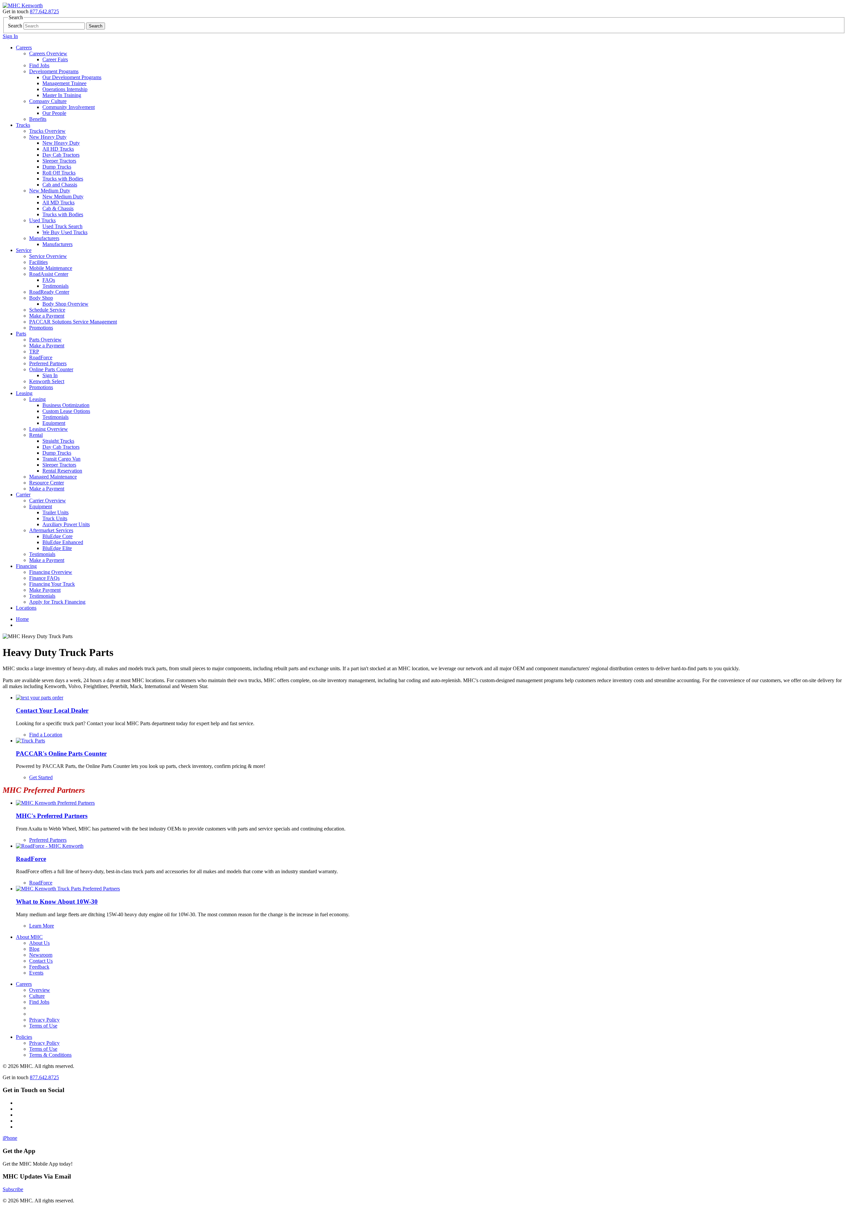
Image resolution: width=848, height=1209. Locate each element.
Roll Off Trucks (59, 173)
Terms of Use (43, 1026)
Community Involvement (68, 107)
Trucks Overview (47, 131)
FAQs (48, 280)
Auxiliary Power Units (66, 524)
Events (36, 973)
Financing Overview (50, 572)
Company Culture (48, 101)
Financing (26, 566)
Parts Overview (45, 339)
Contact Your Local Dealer (52, 710)
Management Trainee (64, 83)
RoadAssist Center (48, 274)
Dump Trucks (56, 167)
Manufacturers (44, 238)
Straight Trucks (58, 441)
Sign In (10, 36)
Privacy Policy (44, 1020)
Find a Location (45, 734)
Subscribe (13, 1189)
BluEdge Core (57, 536)
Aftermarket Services (51, 530)
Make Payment (45, 590)
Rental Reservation (62, 471)
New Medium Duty (49, 190)
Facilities (38, 262)
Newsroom (40, 955)
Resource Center (46, 482)
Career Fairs (55, 59)
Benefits (37, 119)
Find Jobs (39, 65)
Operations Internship (64, 89)
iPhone (10, 1138)
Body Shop (41, 298)
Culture (37, 996)
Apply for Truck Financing (57, 602)
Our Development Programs (71, 77)
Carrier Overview (47, 500)
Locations (26, 608)
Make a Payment (46, 316)
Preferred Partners (48, 363)
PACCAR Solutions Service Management (73, 322)
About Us (39, 943)
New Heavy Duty (48, 137)
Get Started (41, 777)
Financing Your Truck (52, 584)
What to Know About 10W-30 (57, 901)
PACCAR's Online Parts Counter (61, 753)
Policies (24, 1037)
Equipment (53, 423)
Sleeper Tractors (59, 161)
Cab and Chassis (59, 184)
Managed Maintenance (53, 476)
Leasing (24, 393)
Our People (54, 113)
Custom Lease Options (66, 411)
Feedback (39, 967)
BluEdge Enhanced (62, 542)
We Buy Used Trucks (64, 232)
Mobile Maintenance (50, 268)
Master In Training (61, 95)
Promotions (41, 327)
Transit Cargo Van (61, 459)
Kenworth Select (46, 381)
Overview (39, 990)
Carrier (23, 494)
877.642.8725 (44, 11)
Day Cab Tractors (61, 155)
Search (15, 25)
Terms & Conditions (50, 1055)
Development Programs (54, 71)
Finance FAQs (44, 578)
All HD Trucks (58, 149)
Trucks (23, 125)
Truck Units (54, 518)
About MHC (29, 937)
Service (23, 250)
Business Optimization (65, 405)
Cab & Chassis (58, 208)
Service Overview (48, 256)
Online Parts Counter (51, 369)
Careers (24, 47)
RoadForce (40, 357)
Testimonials (55, 286)
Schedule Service (47, 310)
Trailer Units (55, 512)
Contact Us (41, 961)
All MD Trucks (58, 202)
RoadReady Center (49, 292)
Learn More (41, 926)
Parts (21, 333)
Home (22, 619)
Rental (36, 435)
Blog (34, 949)
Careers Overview (48, 53)
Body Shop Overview (65, 304)
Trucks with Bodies (62, 178)
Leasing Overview (48, 429)
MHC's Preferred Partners (51, 815)
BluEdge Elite (57, 548)
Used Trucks (42, 220)
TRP (34, 351)
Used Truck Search (62, 226)
